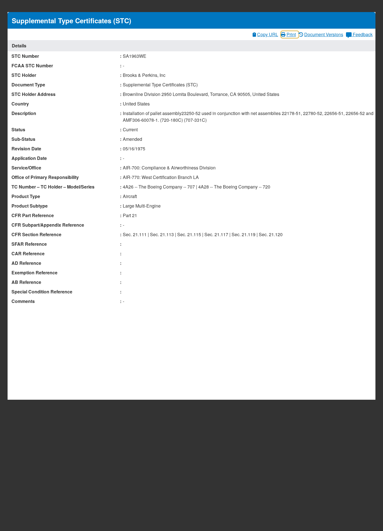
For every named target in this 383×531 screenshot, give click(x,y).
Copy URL (267, 34)
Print (291, 34)
